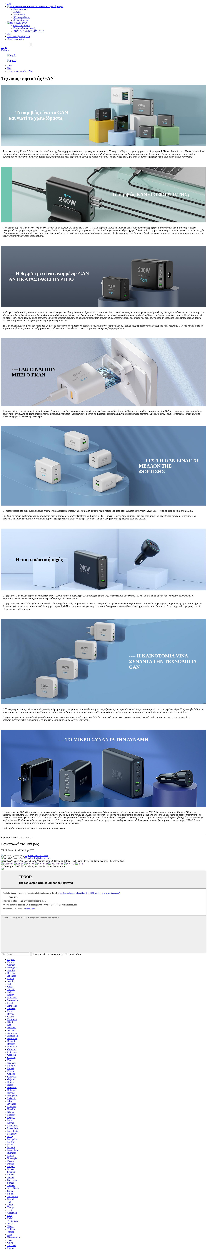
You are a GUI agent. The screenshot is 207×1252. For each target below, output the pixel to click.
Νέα (9, 68)
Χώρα (4, 47)
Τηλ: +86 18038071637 (36, 855)
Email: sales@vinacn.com (37, 858)
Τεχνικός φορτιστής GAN (19, 71)
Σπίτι (9, 65)
